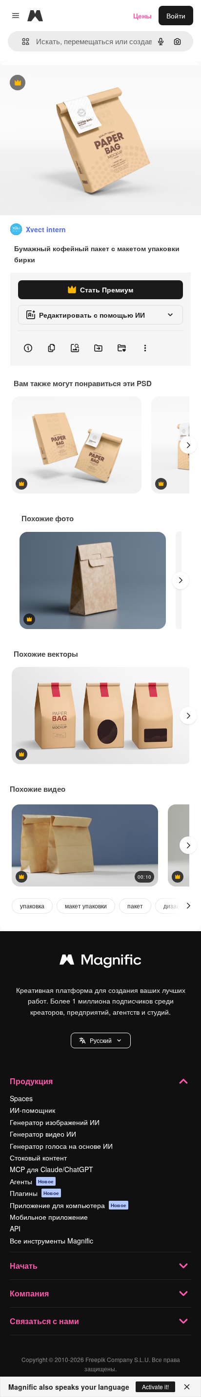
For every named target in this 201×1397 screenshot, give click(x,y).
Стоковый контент (38, 1157)
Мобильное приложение (49, 1217)
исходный (65, 83)
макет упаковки (86, 906)
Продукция (31, 1081)
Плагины (34, 1193)
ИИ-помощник (32, 1110)
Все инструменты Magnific (51, 1240)
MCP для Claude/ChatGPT (51, 1169)
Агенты (32, 1181)
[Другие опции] (145, 348)
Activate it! (155, 1386)
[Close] (187, 1387)
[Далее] (188, 445)
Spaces (21, 1098)
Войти (175, 15)
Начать (24, 1265)
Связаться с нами (44, 1321)
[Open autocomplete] (21, 41)
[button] (101, 1040)
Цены (142, 15)
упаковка (32, 906)
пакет (135, 906)
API (15, 1228)
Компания (29, 1293)
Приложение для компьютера (68, 1205)
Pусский (101, 1040)
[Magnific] (100, 961)
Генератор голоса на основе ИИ (61, 1146)
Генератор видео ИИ (43, 1134)
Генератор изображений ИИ (55, 1122)
